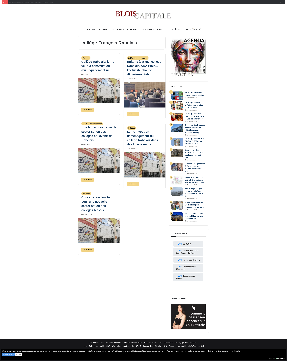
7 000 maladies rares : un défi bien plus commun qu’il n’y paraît (195, 204)
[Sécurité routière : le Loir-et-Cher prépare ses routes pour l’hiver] (177, 180)
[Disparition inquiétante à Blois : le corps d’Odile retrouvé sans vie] (177, 167)
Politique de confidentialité (99, 346)
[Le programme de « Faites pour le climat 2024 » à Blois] (177, 105)
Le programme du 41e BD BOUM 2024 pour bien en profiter (194, 141)
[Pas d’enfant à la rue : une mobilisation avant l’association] (177, 216)
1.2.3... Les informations (137, 58)
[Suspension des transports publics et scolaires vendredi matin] (177, 153)
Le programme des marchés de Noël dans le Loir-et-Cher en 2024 (35, 2)
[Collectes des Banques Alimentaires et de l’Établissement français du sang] (177, 128)
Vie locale (116, 29)
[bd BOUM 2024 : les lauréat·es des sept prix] (177, 95)
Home (85, 346)
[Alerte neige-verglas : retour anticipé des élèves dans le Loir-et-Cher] (177, 191)
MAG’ (159, 29)
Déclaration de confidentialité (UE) (125, 346)
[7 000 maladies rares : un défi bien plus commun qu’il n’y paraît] (177, 205)
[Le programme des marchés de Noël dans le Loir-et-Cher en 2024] (177, 117)
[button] (8, 354)
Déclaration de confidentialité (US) (153, 346)
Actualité (133, 29)
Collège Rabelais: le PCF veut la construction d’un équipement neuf (98, 66)
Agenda (102, 29)
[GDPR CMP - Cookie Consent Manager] (280, 358)
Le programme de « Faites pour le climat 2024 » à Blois (194, 105)
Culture (147, 29)
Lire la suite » (87, 110)
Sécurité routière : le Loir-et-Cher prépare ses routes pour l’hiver (194, 179)
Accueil (90, 29)
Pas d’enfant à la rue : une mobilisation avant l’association (195, 216)
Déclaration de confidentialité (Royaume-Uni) (186, 346)
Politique (86, 58)
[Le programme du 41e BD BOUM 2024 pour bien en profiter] (177, 142)
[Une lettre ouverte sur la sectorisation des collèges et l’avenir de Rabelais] (99, 160)
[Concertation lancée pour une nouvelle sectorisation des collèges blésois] (99, 230)
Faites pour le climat (191, 260)
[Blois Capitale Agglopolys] (143, 15)
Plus (168, 29)
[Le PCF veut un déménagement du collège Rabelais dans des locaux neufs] (144, 164)
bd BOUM (187, 244)
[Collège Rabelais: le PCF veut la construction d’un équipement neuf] (99, 90)
